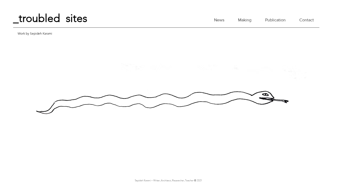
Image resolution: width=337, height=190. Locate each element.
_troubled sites (50, 18)
